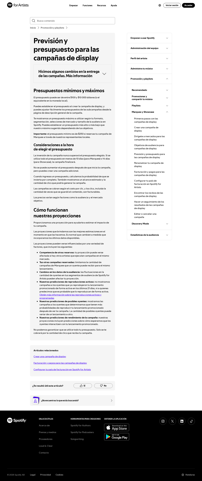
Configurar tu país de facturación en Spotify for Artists (62, 369)
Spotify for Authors (81, 425)
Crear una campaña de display (50, 356)
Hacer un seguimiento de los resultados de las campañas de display (149, 205)
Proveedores (45, 439)
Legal (32, 474)
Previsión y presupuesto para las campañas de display (149, 155)
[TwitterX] (172, 421)
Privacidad (45, 474)
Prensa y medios (47, 432)
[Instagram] (163, 421)
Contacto (44, 452)
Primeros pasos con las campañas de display (146, 120)
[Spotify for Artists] (18, 5)
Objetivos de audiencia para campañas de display (149, 147)
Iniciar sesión (172, 5)
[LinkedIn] (181, 421)
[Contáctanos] (111, 400)
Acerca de (44, 425)
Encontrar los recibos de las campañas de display (148, 194)
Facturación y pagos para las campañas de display (60, 363)
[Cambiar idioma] (159, 5)
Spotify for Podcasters (82, 432)
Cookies (59, 474)
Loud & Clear (46, 445)
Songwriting (77, 439)
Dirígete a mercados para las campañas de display (149, 138)
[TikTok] (191, 421)
